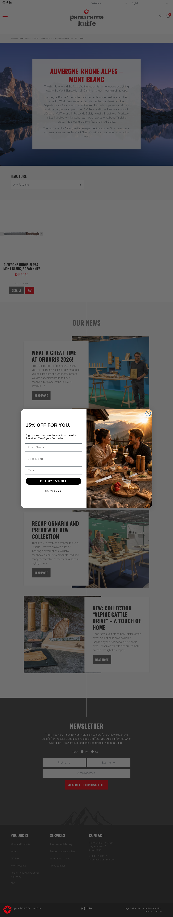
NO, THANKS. (53, 491)
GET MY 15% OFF (53, 481)
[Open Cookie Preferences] (7, 909)
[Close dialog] (148, 413)
